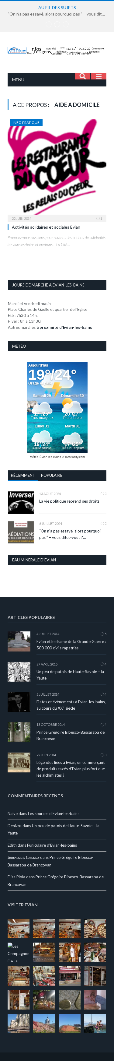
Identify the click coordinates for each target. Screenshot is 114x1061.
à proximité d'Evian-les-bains (64, 327)
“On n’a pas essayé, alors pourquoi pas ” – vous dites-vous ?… (58, 13)
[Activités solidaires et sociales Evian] (57, 169)
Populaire (51, 475)
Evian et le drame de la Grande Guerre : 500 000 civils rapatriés (71, 644)
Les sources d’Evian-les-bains (53, 813)
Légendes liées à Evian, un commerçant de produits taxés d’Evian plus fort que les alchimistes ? (70, 769)
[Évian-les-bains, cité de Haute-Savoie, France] (57, 49)
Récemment (23, 475)
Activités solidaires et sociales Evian (46, 227)
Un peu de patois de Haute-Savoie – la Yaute (70, 674)
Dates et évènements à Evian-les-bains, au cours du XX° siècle (71, 705)
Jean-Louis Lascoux (23, 857)
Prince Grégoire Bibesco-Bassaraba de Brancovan (70, 735)
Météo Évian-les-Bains (45, 456)
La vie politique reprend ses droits (69, 501)
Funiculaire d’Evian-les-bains (52, 845)
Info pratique (26, 122)
